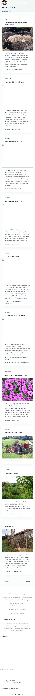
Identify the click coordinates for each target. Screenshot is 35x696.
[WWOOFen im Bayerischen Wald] (17, 389)
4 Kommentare (8, 303)
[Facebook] (12, 694)
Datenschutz (14, 688)
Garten (7, 253)
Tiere (6, 19)
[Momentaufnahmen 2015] (17, 446)
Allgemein (7, 138)
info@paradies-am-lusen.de (17, 609)
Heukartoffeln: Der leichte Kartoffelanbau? (17, 628)
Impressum (5, 688)
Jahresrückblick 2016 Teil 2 (14, 141)
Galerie (7, 429)
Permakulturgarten (11, 473)
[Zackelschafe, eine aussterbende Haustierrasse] (17, 39)
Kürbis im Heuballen (12, 256)
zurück (7, 581)
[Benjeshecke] (17, 540)
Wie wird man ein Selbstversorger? (17, 624)
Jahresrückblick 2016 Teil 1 (14, 201)
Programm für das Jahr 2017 (14, 82)
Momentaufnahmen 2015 (13, 432)
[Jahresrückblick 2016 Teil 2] (17, 156)
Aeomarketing (17, 682)
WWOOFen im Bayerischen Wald (16, 375)
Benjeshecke (9, 526)
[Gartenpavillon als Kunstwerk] (17, 329)
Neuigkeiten (8, 78)
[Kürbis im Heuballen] (17, 270)
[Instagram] (15, 694)
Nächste (27, 581)
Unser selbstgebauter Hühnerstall (17, 626)
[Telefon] (22, 694)
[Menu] (32, 3)
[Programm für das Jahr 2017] (17, 96)
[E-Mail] (19, 694)
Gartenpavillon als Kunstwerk (15, 315)
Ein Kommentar (25, 362)
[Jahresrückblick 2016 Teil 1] (17, 215)
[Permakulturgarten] (17, 487)
